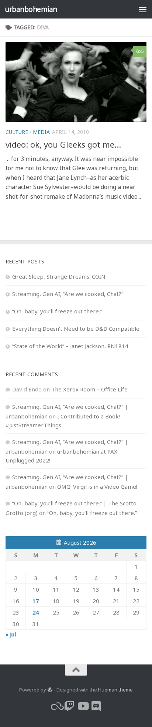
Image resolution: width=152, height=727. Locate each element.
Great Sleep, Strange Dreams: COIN (59, 276)
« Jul (11, 634)
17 (35, 601)
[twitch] (69, 706)
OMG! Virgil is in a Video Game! (97, 486)
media (41, 131)
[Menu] (143, 9)
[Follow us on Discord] (96, 706)
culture (17, 131)
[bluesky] (56, 706)
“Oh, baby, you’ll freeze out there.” (57, 311)
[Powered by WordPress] (49, 689)
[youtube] (82, 706)
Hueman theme (115, 689)
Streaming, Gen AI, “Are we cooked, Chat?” (67, 293)
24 (35, 612)
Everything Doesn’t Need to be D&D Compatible (75, 328)
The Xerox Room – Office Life (89, 389)
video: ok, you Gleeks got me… (63, 144)
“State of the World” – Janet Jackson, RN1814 (70, 346)
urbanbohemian (31, 9)
